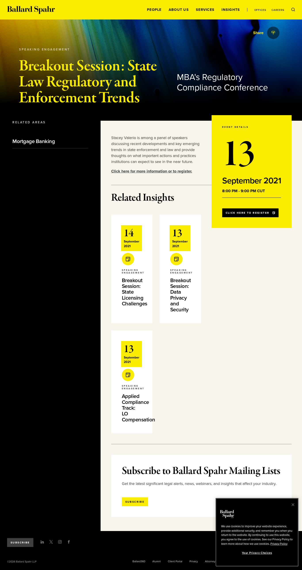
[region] (257, 532)
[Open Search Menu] (293, 10)
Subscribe (20, 542)
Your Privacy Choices (257, 553)
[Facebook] (68, 541)
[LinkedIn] (42, 541)
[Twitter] (51, 541)
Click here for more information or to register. (151, 171)
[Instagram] (59, 541)
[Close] (293, 505)
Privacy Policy (278, 543)
